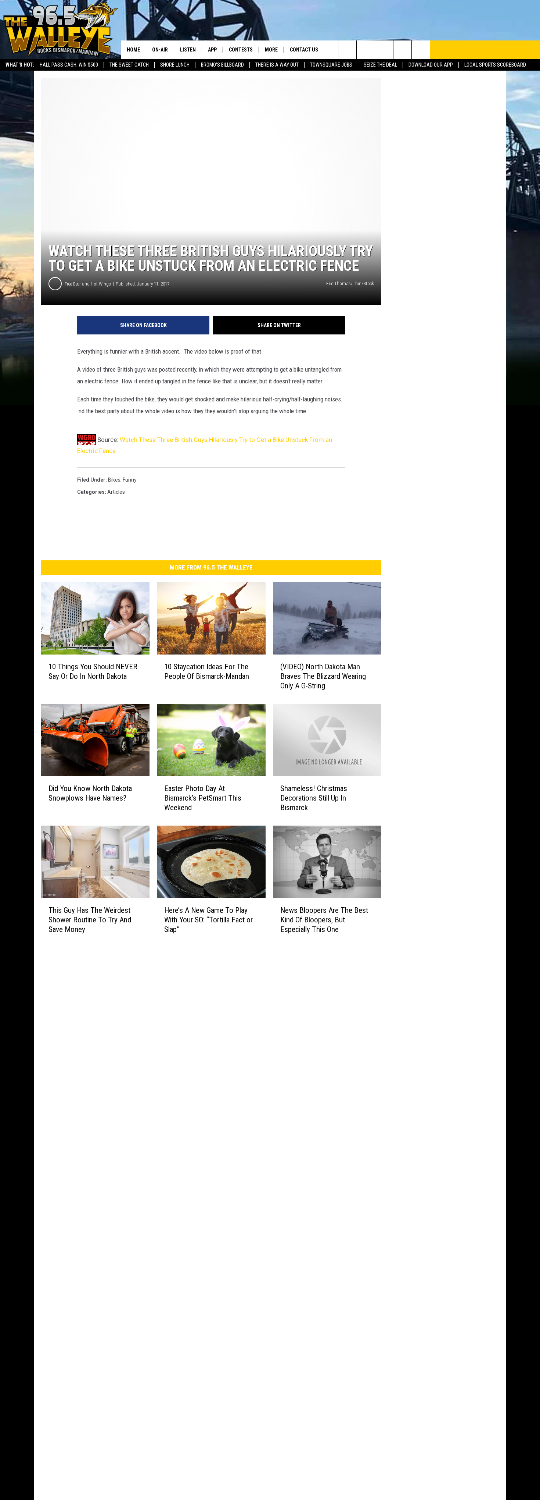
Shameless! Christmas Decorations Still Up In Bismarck (313, 798)
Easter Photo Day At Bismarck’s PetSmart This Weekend (202, 798)
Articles (116, 492)
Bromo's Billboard (222, 65)
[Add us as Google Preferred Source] (366, 49)
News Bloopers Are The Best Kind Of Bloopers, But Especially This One (324, 920)
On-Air (160, 50)
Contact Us (304, 50)
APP (212, 50)
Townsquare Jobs (331, 65)
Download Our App (430, 65)
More (271, 50)
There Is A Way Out (277, 65)
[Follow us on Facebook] (384, 49)
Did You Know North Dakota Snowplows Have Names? (90, 793)
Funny (130, 480)
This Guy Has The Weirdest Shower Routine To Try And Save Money (89, 920)
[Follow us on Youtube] (421, 49)
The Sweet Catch (129, 65)
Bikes (114, 480)
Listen (188, 50)
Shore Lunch (175, 65)
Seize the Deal (380, 65)
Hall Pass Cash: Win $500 (69, 65)
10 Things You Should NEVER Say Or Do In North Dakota (92, 671)
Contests (241, 50)
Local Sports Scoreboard (495, 65)
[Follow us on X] (402, 49)
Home (133, 50)
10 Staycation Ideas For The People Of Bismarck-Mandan (206, 671)
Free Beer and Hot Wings (88, 284)
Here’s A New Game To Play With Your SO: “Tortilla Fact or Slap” (208, 920)
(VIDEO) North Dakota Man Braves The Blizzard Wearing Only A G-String (323, 676)
